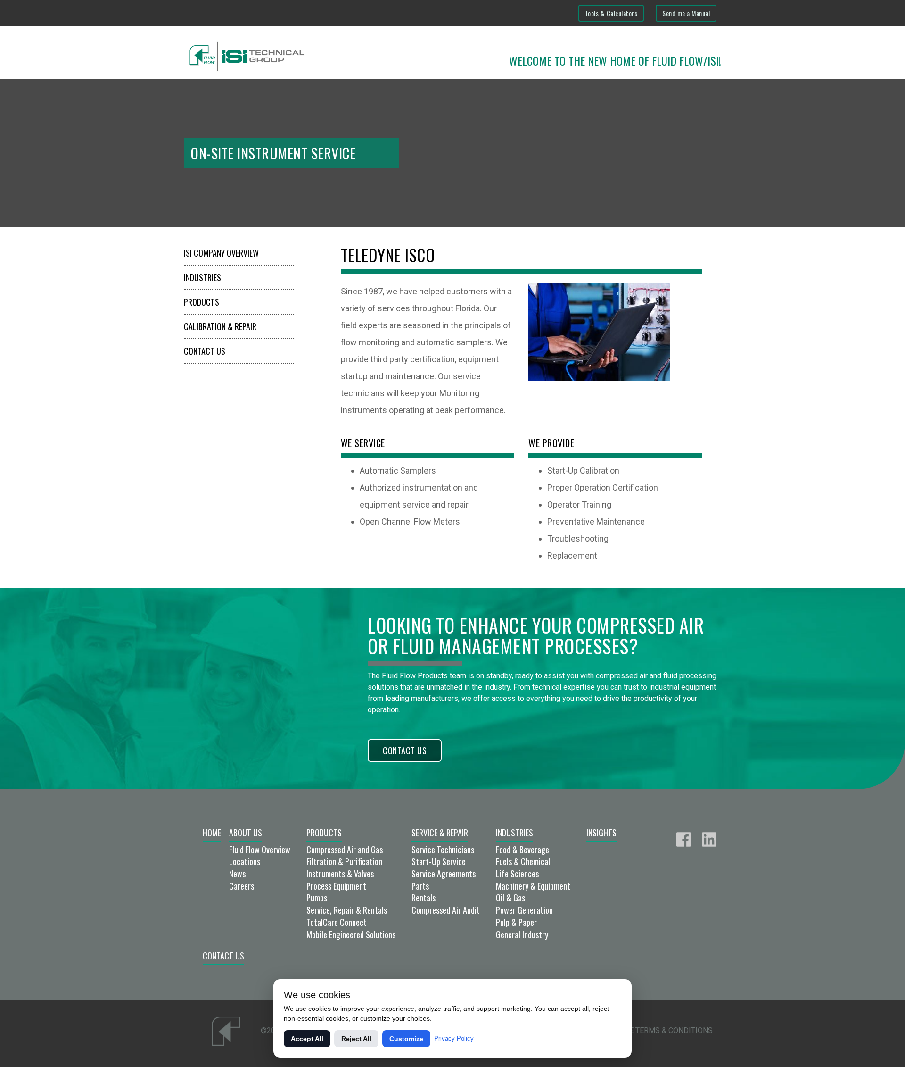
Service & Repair (439, 832)
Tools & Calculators (611, 13)
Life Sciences (517, 873)
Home (212, 832)
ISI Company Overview (221, 253)
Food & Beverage (522, 849)
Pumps (316, 898)
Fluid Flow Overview (259, 849)
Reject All (356, 1038)
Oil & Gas (510, 898)
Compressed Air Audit (445, 910)
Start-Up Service (438, 861)
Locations (244, 861)
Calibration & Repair (220, 326)
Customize (406, 1038)
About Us (245, 832)
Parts (420, 886)
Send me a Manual (686, 13)
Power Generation (524, 910)
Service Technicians (442, 849)
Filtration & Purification (344, 861)
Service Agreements (443, 873)
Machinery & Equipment (533, 886)
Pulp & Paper (516, 922)
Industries (202, 277)
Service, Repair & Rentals (346, 910)
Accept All (307, 1038)
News (237, 873)
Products (201, 302)
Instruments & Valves (340, 873)
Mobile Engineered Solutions (350, 934)
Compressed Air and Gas (344, 849)
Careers (241, 886)
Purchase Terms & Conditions (654, 1030)
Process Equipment (336, 886)
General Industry (522, 934)
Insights (601, 832)
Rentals (423, 898)
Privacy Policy (454, 1038)
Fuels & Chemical (523, 861)
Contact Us (204, 351)
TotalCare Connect (336, 922)
